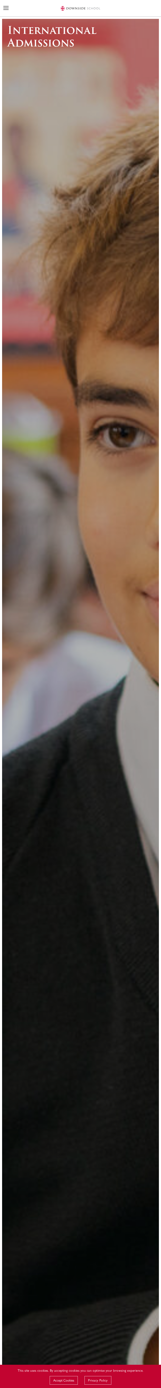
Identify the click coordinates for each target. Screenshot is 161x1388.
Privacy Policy (98, 1380)
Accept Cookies (63, 1380)
